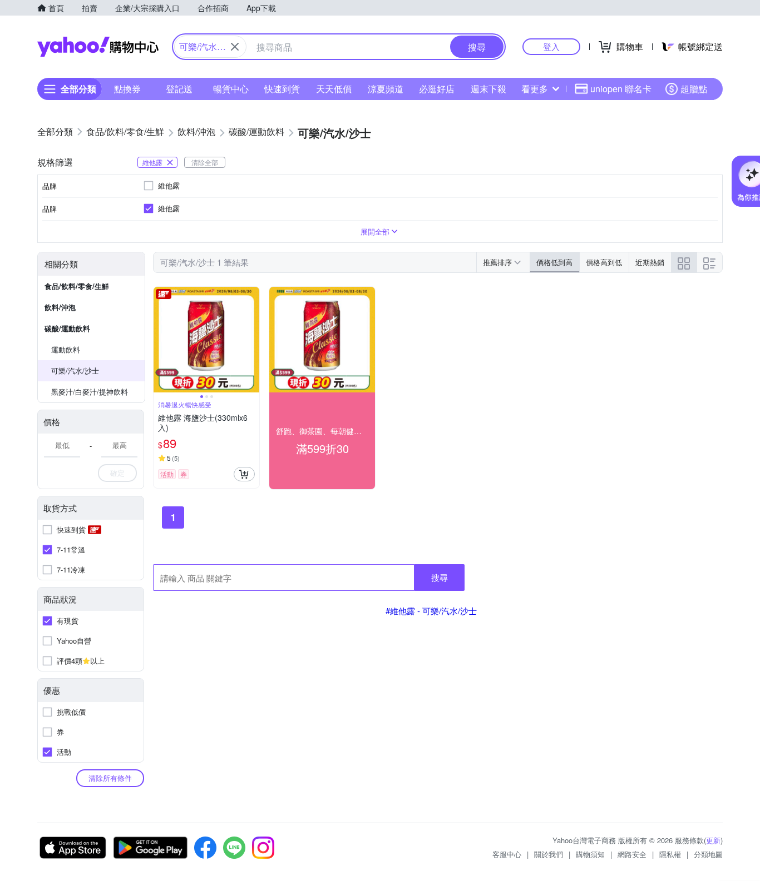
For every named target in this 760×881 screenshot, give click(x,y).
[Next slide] (252, 340)
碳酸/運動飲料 (67, 328)
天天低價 (334, 88)
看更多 (534, 88)
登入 (551, 46)
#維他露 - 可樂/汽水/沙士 (431, 610)
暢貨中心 (231, 88)
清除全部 (204, 162)
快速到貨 (282, 88)
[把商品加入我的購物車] (244, 474)
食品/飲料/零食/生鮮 (77, 286)
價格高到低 (604, 262)
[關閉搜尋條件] (234, 46)
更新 (713, 840)
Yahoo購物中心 (98, 46)
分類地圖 (708, 854)
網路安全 (632, 854)
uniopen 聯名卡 (621, 88)
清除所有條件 (110, 778)
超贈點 (693, 88)
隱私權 (670, 854)
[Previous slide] (161, 340)
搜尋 (439, 577)
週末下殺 (488, 88)
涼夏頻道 (385, 88)
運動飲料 (65, 349)
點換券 (127, 88)
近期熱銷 (649, 262)
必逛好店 (437, 88)
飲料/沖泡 (60, 307)
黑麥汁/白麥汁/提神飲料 (89, 391)
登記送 (179, 88)
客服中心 (506, 854)
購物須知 (590, 854)
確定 (117, 472)
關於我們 (548, 854)
